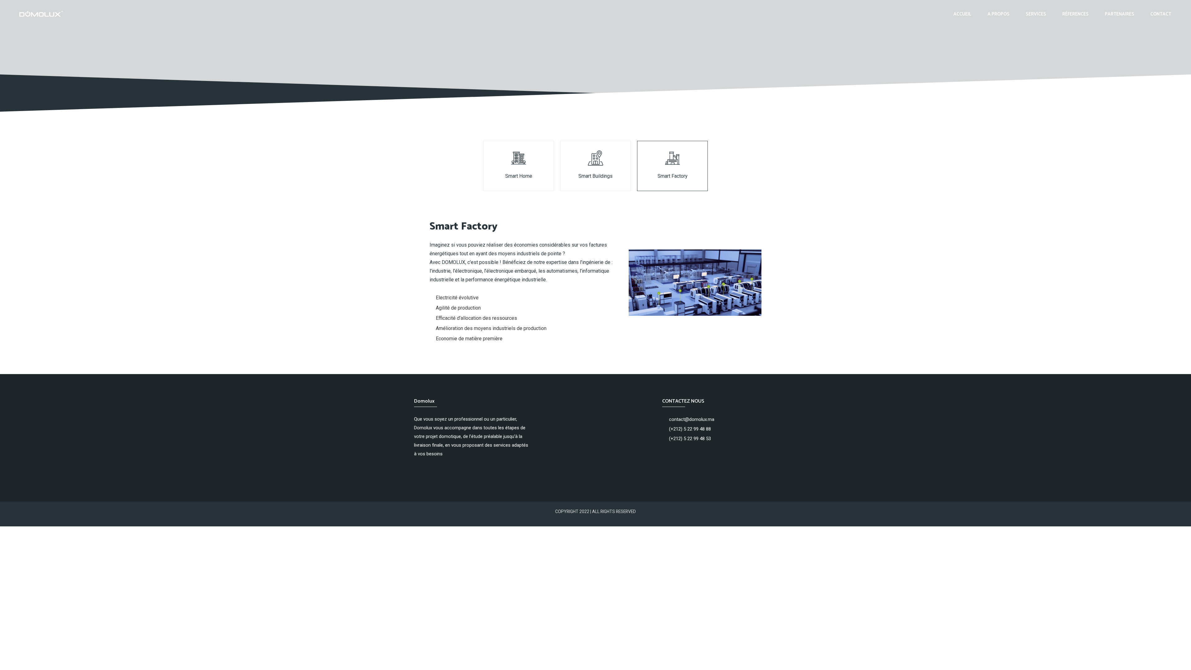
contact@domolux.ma (691, 419)
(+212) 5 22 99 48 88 (690, 429)
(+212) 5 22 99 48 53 (690, 438)
